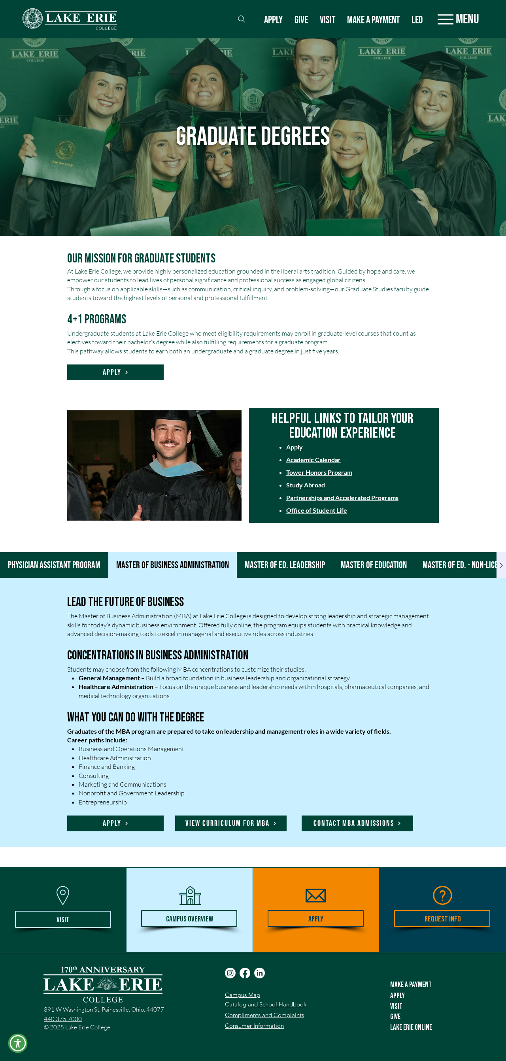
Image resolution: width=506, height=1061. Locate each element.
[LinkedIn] (259, 973)
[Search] (241, 19)
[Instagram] (230, 973)
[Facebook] (245, 973)
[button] (18, 1043)
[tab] (54, 565)
